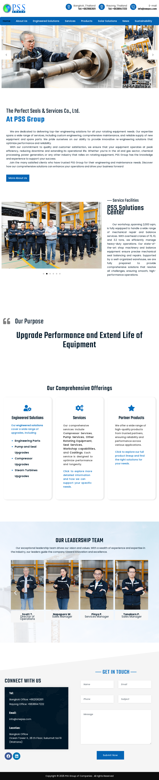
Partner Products (131, 418)
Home (6, 21)
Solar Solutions (107, 21)
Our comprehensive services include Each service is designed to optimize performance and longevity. (79, 445)
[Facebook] (8, 756)
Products (86, 21)
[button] (6, 237)
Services (70, 21)
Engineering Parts (27, 441)
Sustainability (143, 21)
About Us (21, 21)
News (126, 21)
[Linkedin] (16, 756)
